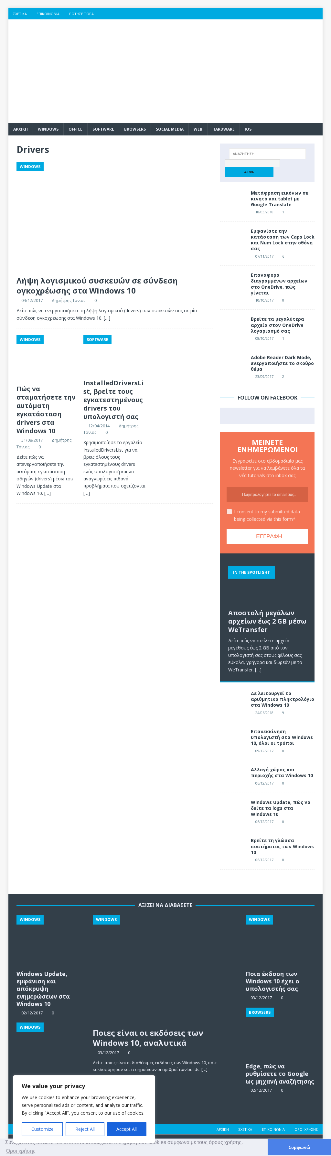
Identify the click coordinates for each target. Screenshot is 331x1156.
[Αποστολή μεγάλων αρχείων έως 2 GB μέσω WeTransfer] (267, 583)
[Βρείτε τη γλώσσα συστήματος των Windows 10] (233, 847)
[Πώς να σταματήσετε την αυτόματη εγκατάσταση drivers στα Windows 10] (47, 358)
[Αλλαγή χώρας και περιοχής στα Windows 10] (233, 776)
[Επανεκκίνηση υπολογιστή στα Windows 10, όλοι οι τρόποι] (233, 738)
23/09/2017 (264, 376)
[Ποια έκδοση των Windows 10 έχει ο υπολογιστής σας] (280, 941)
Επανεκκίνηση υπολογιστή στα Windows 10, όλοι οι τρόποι (282, 737)
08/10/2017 (264, 338)
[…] (107, 318)
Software (103, 129)
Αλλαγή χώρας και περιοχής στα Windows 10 (282, 772)
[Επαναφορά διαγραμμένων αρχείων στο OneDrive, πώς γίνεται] (233, 282)
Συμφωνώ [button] (299, 1147)
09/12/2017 (264, 750)
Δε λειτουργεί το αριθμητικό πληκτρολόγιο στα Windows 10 (282, 699)
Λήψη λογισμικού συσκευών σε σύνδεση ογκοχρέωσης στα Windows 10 (97, 285)
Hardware (223, 129)
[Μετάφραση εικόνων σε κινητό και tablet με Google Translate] (233, 199)
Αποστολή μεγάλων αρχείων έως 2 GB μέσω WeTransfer (267, 621)
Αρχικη (20, 129)
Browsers (135, 129)
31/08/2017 (32, 440)
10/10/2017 (264, 300)
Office (75, 129)
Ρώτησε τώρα (81, 13)
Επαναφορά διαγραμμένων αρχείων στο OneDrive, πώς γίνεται (279, 284)
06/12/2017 (264, 783)
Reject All (85, 1129)
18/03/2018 (264, 211)
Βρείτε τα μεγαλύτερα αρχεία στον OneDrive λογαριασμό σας (277, 325)
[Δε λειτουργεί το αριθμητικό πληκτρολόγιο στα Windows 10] (233, 700)
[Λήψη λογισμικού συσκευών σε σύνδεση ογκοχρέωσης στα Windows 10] (114, 217)
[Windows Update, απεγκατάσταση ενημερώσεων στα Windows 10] (50, 1048)
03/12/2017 (108, 1052)
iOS (248, 129)
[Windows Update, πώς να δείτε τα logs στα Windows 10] (233, 809)
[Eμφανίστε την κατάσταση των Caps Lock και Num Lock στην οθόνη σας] (233, 238)
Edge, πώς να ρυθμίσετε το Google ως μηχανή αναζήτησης (280, 1073)
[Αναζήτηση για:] (267, 153)
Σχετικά (20, 13)
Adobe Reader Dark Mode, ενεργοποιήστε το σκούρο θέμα (282, 363)
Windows (48, 129)
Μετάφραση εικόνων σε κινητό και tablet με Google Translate (279, 199)
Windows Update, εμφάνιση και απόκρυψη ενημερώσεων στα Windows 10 (43, 989)
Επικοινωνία (48, 13)
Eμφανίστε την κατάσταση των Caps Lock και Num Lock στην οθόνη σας (283, 240)
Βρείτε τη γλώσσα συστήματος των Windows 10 (282, 846)
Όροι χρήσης (306, 1129)
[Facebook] (266, 13)
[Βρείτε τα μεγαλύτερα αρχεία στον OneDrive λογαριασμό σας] (233, 326)
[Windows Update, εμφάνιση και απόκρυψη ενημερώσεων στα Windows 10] (50, 941)
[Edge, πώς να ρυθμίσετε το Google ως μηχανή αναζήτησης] (280, 1033)
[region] (84, 1109)
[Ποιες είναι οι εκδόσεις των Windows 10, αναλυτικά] (166, 969)
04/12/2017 (32, 300)
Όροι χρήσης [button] (21, 1151)
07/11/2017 (264, 256)
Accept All (126, 1129)
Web (198, 129)
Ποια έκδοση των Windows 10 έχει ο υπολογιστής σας (272, 981)
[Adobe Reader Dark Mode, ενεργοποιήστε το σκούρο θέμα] (233, 364)
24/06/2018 (264, 712)
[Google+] (291, 13)
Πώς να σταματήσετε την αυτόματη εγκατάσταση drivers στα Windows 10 (46, 409)
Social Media (170, 129)
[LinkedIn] (304, 13)
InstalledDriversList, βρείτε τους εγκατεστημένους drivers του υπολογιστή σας (113, 400)
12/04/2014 (99, 426)
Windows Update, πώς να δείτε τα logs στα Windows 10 (281, 808)
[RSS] (317, 13)
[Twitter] (279, 13)
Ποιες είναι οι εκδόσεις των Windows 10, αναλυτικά (148, 1037)
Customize (42, 1129)
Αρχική (223, 1129)
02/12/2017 (261, 1090)
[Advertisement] (216, 71)
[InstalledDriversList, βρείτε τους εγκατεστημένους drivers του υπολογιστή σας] (114, 355)
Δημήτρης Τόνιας (68, 300)
